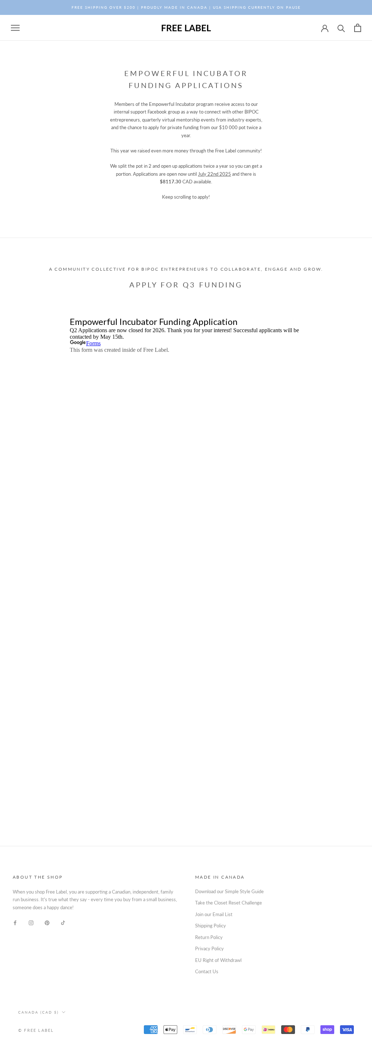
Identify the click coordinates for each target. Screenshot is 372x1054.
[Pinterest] (47, 922)
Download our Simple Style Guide (229, 891)
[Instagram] (31, 922)
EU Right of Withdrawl (218, 960)
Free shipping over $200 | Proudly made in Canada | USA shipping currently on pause (186, 7)
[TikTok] (63, 922)
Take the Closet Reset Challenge (228, 903)
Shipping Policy (210, 925)
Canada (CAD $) (38, 1012)
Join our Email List (213, 914)
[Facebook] (15, 922)
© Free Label (36, 1030)
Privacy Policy (209, 948)
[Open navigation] (15, 28)
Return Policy (209, 937)
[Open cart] (357, 28)
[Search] (341, 28)
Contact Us (206, 971)
